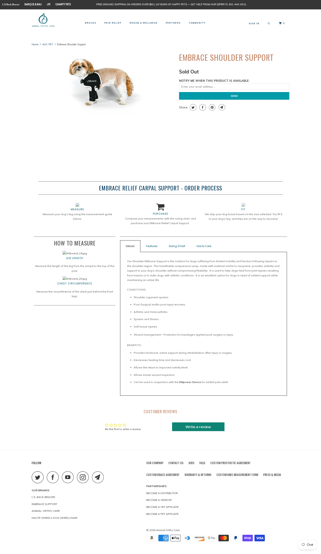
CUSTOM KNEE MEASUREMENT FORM (237, 474)
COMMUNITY (197, 23)
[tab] (203, 246)
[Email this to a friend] (221, 107)
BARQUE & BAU (33, 4)
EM (48, 5)
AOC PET (47, 44)
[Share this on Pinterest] (212, 107)
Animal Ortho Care (168, 530)
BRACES (90, 23)
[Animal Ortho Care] (54, 20)
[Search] (269, 23)
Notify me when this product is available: (214, 80)
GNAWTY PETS (63, 4)
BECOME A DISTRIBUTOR (162, 493)
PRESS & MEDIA (272, 474)
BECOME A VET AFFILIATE (162, 507)
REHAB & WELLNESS (143, 23)
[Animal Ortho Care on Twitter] (39, 477)
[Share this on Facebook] (202, 107)
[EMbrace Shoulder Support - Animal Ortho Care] (103, 82)
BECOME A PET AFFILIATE (162, 514)
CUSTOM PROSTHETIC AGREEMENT (230, 462)
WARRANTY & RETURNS (198, 474)
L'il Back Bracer (10, 4)
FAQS (202, 462)
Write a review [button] (198, 427)
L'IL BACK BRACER (43, 497)
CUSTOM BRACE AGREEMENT (162, 474)
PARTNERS (173, 23)
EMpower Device (190, 382)
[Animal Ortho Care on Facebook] (54, 477)
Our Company (154, 462)
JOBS (191, 462)
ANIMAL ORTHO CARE (46, 510)
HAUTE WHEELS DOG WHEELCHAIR (54, 517)
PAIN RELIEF (112, 23)
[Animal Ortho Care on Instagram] (84, 477)
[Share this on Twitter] (192, 107)
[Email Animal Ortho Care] (99, 477)
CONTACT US (175, 462)
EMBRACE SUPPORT (44, 504)
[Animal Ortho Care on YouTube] (69, 477)
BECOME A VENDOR (159, 500)
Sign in (254, 23)
